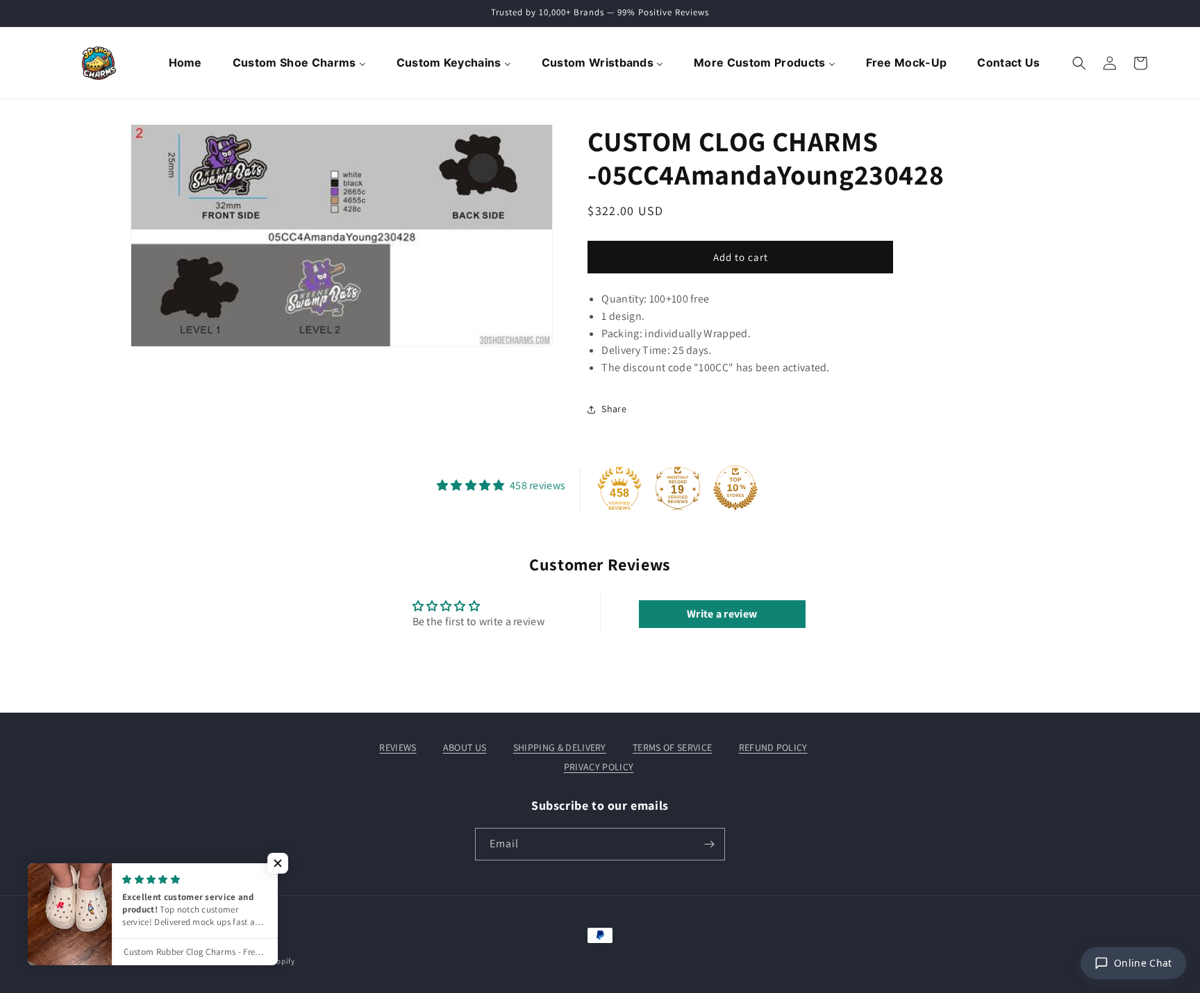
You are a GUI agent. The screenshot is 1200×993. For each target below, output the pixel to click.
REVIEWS (397, 747)
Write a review (722, 613)
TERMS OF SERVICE (672, 747)
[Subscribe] (709, 844)
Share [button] (613, 408)
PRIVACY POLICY (598, 767)
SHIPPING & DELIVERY (559, 747)
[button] (1079, 63)
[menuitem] (187, 63)
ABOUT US (465, 747)
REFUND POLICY (773, 747)
